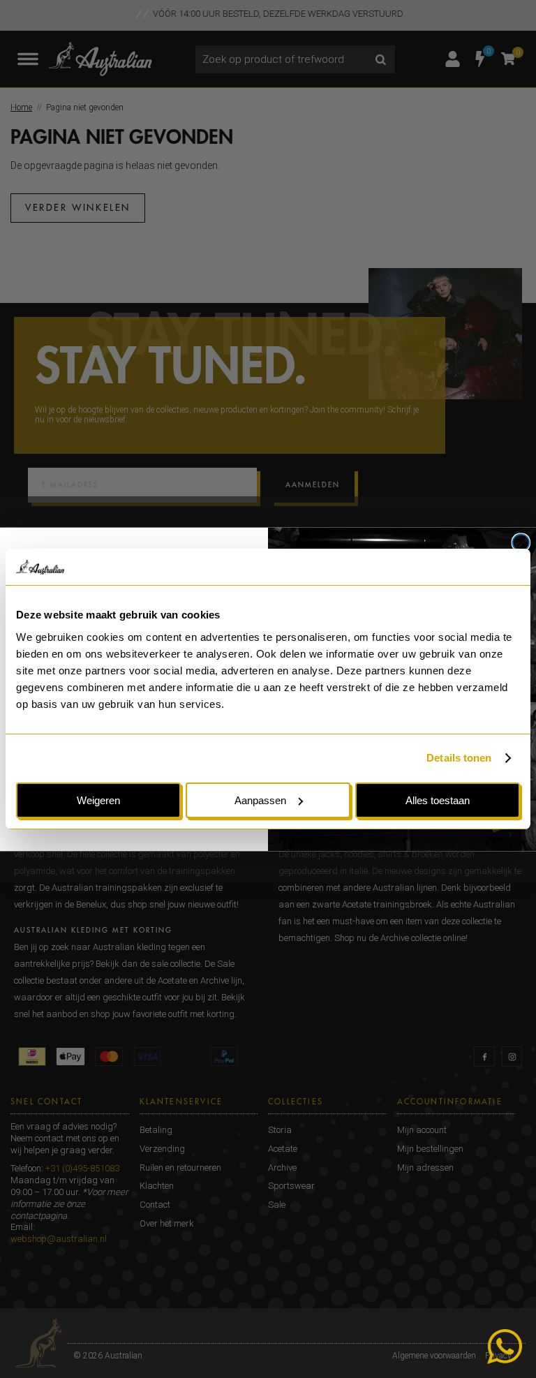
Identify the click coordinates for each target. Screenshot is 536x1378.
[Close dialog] (521, 542)
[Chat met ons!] (504, 1346)
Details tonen (458, 758)
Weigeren (98, 800)
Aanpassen (260, 800)
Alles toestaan (437, 800)
